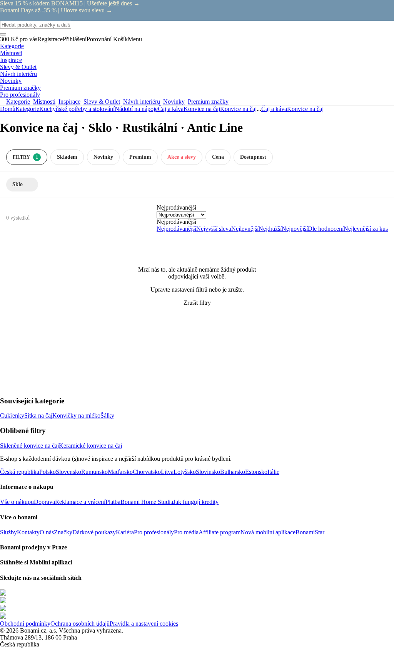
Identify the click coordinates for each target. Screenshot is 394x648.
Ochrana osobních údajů (80, 623)
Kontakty (28, 532)
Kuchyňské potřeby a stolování (77, 109)
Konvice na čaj (238, 109)
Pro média (186, 532)
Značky (63, 532)
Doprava (44, 502)
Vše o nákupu (17, 502)
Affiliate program (219, 532)
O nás (47, 532)
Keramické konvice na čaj (90, 445)
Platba (112, 502)
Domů (7, 109)
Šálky (107, 415)
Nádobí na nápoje (136, 109)
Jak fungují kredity (196, 502)
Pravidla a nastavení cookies (144, 623)
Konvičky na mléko (76, 415)
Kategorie (27, 109)
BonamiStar (310, 532)
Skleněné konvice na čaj (29, 445)
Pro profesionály (154, 532)
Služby (8, 532)
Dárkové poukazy (94, 532)
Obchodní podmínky (25, 623)
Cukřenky (12, 415)
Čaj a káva (171, 109)
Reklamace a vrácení (80, 502)
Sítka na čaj (38, 415)
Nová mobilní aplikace (268, 532)
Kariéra (125, 532)
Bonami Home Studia (146, 502)
